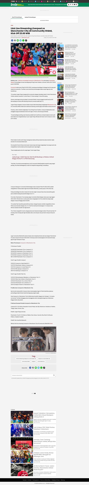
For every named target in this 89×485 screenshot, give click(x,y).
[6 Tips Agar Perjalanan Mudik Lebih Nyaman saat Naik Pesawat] (60, 90)
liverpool (33, 361)
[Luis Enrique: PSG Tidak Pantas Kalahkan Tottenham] (22, 436)
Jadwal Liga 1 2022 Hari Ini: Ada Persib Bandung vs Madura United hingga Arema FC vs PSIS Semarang (33, 157)
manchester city (41, 361)
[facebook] (12, 40)
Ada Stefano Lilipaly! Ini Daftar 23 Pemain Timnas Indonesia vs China (71, 108)
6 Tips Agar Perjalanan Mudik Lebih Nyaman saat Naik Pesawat (70, 86)
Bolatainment (47, 4)
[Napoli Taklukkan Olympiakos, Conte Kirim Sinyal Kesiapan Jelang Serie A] (22, 422)
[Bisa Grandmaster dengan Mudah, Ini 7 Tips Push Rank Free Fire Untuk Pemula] (60, 97)
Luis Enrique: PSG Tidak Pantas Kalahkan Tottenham (44, 428)
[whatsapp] (23, 40)
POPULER (59, 43)
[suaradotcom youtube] (75, 4)
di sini (51, 323)
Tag (33, 356)
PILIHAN (59, 83)
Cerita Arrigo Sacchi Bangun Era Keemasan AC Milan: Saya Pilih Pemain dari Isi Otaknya (71, 101)
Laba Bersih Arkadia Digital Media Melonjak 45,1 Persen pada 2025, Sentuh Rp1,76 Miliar (71, 75)
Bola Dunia (33, 4)
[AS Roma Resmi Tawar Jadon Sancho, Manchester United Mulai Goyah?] (22, 475)
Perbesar (53, 44)
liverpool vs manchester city (44, 358)
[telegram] (20, 40)
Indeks (65, 4)
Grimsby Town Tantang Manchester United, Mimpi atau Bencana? (45, 441)
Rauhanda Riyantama (16, 37)
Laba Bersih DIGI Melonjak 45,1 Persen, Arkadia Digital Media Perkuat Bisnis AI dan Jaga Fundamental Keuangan (70, 68)
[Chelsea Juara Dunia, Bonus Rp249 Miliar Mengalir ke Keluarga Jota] (22, 462)
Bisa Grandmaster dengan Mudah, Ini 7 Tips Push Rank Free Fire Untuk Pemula (71, 93)
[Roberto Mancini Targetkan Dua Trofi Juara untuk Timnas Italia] (60, 57)
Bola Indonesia (40, 4)
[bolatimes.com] (17, 5)
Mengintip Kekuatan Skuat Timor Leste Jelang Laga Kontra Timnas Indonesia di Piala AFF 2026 (71, 61)
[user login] (69, 5)
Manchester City (52, 104)
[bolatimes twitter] (73, 4)
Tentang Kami (36, 480)
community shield (26, 361)
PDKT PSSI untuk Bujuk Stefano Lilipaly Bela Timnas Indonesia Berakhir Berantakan (70, 115)
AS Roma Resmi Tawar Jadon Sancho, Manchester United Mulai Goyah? (44, 467)
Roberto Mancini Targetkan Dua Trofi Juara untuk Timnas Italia (70, 53)
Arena (52, 4)
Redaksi (24, 480)
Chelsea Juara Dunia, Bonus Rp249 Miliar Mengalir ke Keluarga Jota (43, 454)
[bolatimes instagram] (76, 4)
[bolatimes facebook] (71, 4)
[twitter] (15, 40)
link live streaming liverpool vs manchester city (26, 358)
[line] (17, 40)
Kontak (29, 480)
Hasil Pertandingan (17, 17)
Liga (29, 4)
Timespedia (58, 4)
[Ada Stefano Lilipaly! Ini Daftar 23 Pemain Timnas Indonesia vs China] (60, 111)
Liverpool (13, 87)
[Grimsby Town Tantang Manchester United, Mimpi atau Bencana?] (22, 449)
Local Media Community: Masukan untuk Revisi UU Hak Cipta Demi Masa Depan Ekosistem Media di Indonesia (71, 46)
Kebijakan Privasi (56, 480)
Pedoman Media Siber (45, 480)
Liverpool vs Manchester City (27, 242)
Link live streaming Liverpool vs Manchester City (30, 80)
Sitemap (63, 480)
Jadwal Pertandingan (30, 17)
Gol (62, 4)
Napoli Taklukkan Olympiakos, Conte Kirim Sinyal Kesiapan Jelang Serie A (44, 415)
